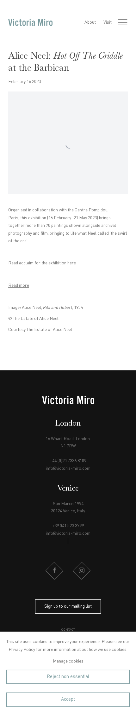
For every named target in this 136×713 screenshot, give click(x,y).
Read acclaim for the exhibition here (42, 263)
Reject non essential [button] (68, 676)
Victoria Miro (30, 22)
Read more (18, 285)
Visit (107, 22)
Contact (68, 629)
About (90, 22)
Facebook (54, 570)
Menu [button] (123, 22)
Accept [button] (68, 699)
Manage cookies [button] (68, 661)
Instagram (81, 570)
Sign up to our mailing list (68, 606)
